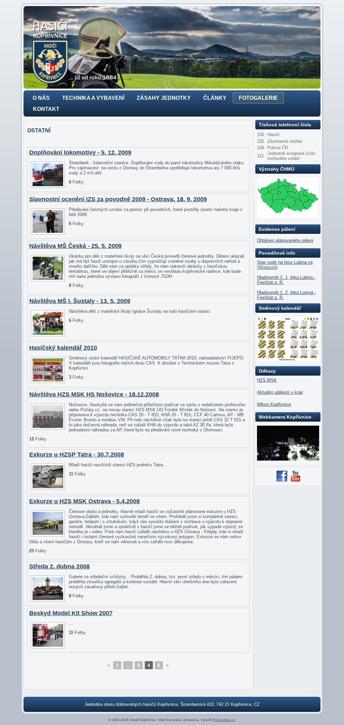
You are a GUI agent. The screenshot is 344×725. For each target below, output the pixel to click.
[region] (172, 47)
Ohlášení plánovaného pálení (285, 240)
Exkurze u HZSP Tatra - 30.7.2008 (76, 454)
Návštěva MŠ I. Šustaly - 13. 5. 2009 (79, 301)
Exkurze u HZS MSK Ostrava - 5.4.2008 (84, 501)
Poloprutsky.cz (224, 720)
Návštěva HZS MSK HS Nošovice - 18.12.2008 (94, 394)
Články (214, 98)
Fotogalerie (258, 98)
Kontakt (46, 109)
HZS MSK (267, 380)
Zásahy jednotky (164, 98)
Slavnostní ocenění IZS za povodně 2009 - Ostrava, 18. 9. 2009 (118, 199)
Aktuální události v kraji (280, 392)
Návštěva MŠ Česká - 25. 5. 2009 (75, 246)
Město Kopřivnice (274, 404)
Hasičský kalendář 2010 (63, 347)
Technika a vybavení (93, 98)
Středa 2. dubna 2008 (59, 566)
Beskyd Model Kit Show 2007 (71, 613)
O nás (41, 98)
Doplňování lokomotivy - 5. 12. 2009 (80, 152)
